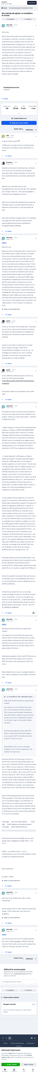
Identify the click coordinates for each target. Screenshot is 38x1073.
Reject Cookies (28, 1064)
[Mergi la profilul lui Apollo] (3, 321)
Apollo (8, 321)
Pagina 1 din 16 (18, 129)
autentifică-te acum (20, 974)
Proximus (9, 162)
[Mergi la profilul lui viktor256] (3, 25)
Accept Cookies (12, 1064)
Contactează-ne (30, 1043)
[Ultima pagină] (35, 129)
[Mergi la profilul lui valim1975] (3, 406)
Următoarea (29, 130)
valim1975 (9, 406)
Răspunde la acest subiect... (13, 982)
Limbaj (5, 1043)
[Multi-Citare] (2, 156)
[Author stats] (35, 25)
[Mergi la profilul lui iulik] (3, 136)
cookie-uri (11, 1053)
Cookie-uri (19, 1046)
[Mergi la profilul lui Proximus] (3, 163)
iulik (7, 135)
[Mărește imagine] (19, 141)
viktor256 (9, 25)
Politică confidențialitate (17, 1043)
